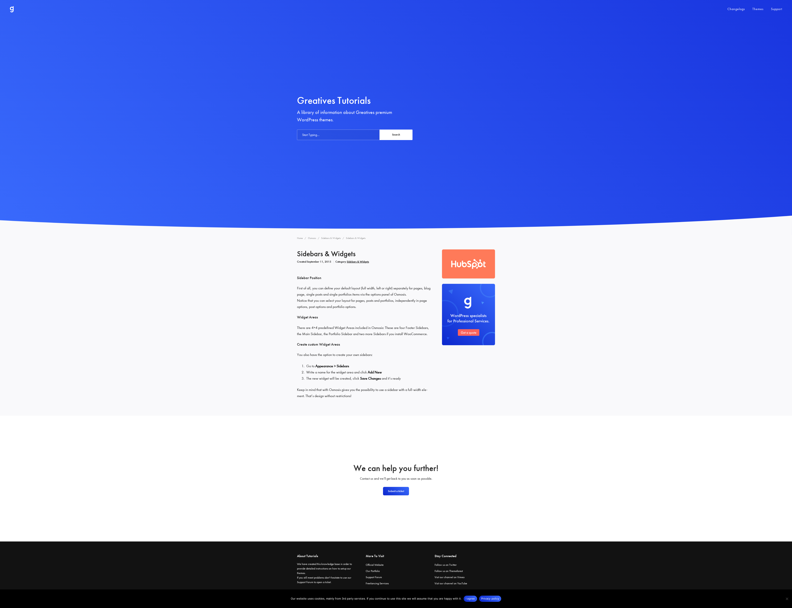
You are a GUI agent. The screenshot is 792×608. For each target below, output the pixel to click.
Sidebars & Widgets (358, 261)
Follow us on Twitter (446, 565)
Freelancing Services (377, 583)
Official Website (375, 565)
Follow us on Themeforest (449, 571)
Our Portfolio (373, 571)
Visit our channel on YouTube (451, 583)
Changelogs (736, 9)
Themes (758, 9)
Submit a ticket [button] (396, 491)
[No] (787, 599)
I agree (470, 598)
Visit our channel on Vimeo (449, 577)
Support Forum (305, 582)
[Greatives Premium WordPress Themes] (12, 9)
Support (776, 9)
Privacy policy (490, 598)
